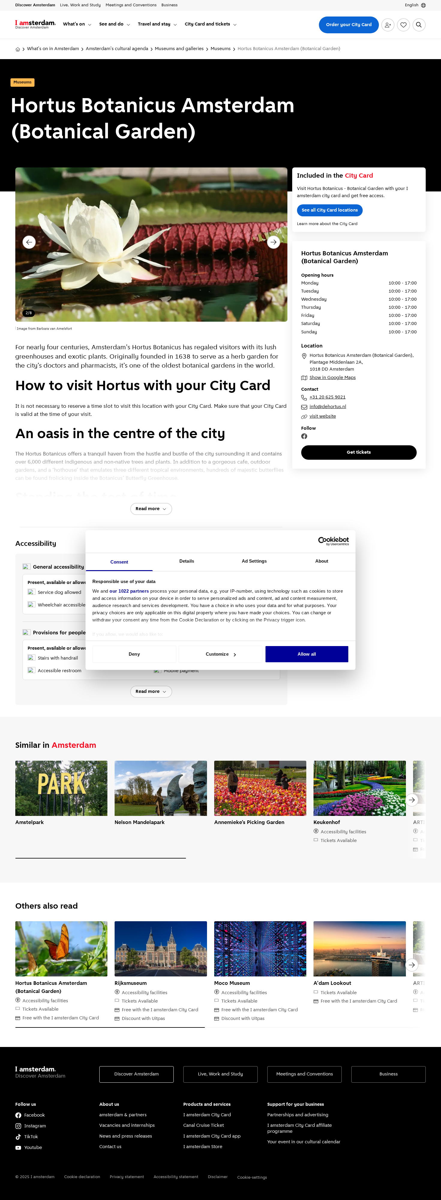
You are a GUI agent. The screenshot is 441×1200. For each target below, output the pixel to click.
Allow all (307, 654)
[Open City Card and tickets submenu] (234, 24)
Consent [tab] (119, 561)
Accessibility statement (176, 1177)
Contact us (110, 1146)
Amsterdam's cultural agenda (117, 49)
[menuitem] (77, 25)
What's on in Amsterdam (53, 49)
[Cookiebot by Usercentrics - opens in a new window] (322, 541)
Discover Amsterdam (136, 1074)
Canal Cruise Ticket (203, 1125)
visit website (323, 416)
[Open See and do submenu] (128, 24)
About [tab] (321, 561)
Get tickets (359, 452)
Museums (221, 49)
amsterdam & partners (123, 1115)
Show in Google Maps (333, 377)
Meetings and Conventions (304, 1074)
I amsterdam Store (202, 1146)
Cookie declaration (82, 1177)
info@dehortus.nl (328, 407)
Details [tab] (186, 561)
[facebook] (304, 436)
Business (389, 1074)
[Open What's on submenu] (89, 24)
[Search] (419, 25)
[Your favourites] (403, 25)
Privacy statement (127, 1177)
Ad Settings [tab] (254, 561)
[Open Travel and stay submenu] (175, 24)
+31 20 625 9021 (328, 397)
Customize (217, 654)
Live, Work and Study (220, 1074)
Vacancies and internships (127, 1125)
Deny (134, 654)
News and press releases (125, 1136)
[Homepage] (17, 49)
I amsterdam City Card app (212, 1136)
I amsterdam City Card (207, 1115)
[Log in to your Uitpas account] (387, 25)
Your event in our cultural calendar (303, 1142)
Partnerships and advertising (297, 1115)
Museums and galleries (179, 49)
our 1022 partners (129, 591)
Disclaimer (218, 1177)
